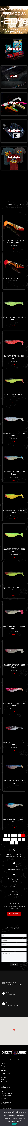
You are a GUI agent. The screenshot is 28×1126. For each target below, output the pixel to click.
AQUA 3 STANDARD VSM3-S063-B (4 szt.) (14, 512)
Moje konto (4, 1077)
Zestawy (3, 1070)
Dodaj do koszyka (14, 245)
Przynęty (3, 1066)
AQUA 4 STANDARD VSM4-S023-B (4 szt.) (14, 473)
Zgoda (14, 1123)
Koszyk (3, 1079)
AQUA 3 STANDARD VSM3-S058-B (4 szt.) (14, 550)
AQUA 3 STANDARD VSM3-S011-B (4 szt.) (14, 820)
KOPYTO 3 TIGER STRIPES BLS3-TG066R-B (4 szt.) (14, 280)
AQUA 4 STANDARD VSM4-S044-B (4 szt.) (14, 434)
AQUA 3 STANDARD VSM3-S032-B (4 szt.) (14, 743)
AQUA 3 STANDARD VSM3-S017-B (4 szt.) (14, 782)
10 (19, 839)
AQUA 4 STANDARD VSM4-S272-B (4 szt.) (14, 318)
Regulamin (3, 1091)
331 (12, 843)
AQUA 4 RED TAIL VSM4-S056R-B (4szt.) (14, 396)
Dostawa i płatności (6, 1095)
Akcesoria (3, 1063)
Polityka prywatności (6, 1093)
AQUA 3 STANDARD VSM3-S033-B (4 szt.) (14, 705)
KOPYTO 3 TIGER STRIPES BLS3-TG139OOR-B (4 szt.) (14, 241)
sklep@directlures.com (6, 1108)
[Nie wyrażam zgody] (26, 1117)
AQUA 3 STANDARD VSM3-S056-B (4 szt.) (14, 589)
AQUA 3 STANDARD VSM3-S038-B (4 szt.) (14, 666)
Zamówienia (4, 1082)
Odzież (2, 1068)
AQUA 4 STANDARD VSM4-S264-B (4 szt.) (14, 357)
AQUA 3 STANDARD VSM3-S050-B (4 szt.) (14, 627)
